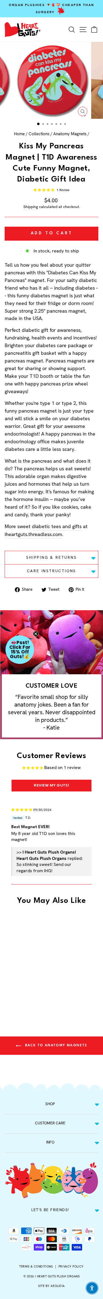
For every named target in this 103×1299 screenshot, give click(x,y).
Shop (50, 1103)
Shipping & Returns (51, 557)
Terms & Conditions (36, 1266)
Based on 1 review (62, 767)
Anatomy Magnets (70, 134)
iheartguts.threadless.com (33, 534)
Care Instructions (51, 570)
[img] (21, 809)
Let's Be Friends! (50, 1209)
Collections (39, 134)
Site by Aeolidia (51, 1286)
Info (50, 1142)
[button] (44, 190)
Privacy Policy (71, 1266)
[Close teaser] (35, 633)
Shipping (30, 206)
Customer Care (50, 1123)
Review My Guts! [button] (51, 785)
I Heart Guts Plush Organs (57, 1276)
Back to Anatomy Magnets (55, 1045)
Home (19, 134)
